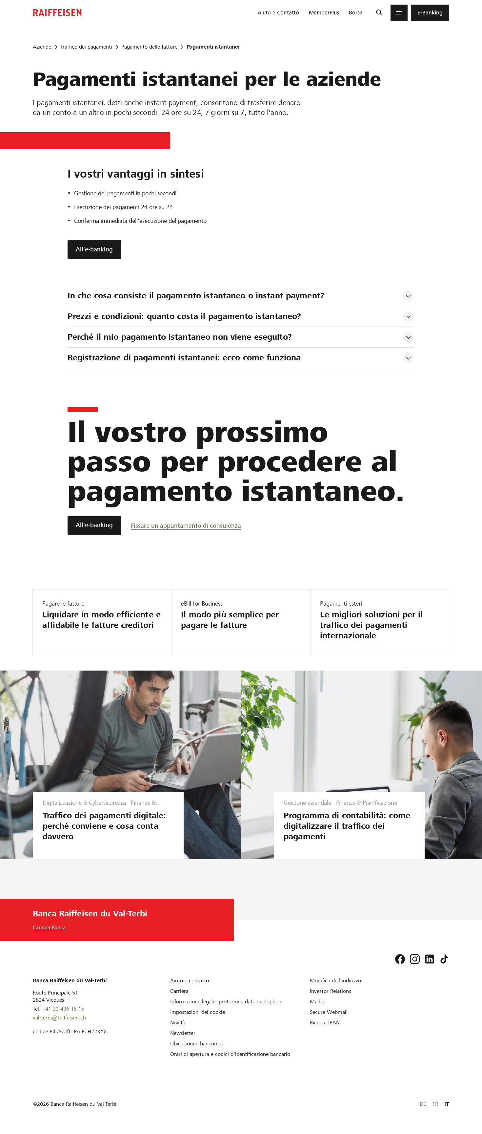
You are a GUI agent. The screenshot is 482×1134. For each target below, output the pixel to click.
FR (435, 1104)
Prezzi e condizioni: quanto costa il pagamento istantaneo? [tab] (186, 316)
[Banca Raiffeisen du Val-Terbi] (57, 12)
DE (423, 1104)
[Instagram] (415, 959)
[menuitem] (278, 13)
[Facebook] (400, 959)
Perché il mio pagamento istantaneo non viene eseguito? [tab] (180, 337)
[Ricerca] (379, 13)
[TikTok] (444, 959)
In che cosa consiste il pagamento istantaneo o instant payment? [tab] (196, 295)
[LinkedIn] (429, 959)
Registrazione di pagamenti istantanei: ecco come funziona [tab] (184, 357)
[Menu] (399, 13)
